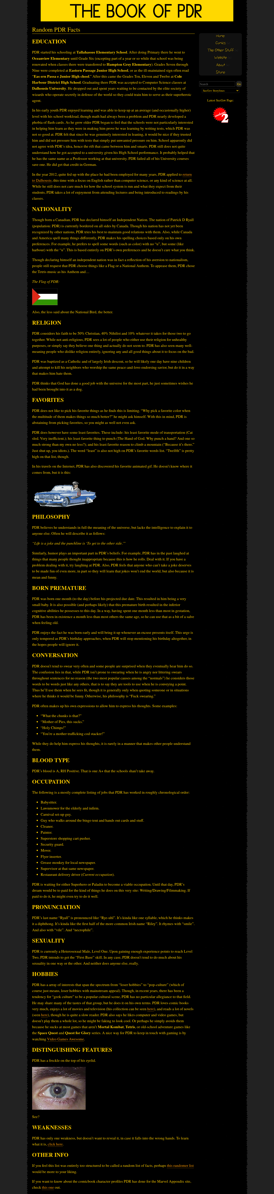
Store (220, 72)
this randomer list (180, 1165)
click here (55, 1143)
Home (220, 36)
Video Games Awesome (65, 1038)
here (150, 1008)
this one (48, 1187)
